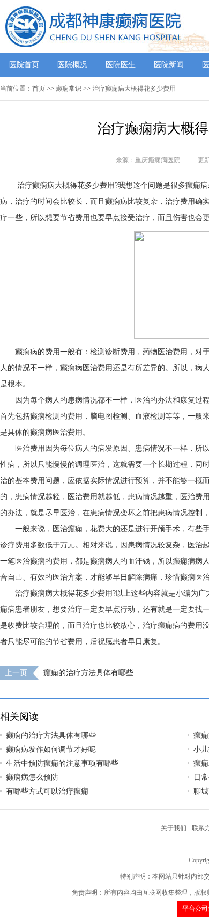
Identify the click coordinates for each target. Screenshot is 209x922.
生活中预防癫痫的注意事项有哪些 (62, 763)
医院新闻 (169, 65)
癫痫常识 (68, 88)
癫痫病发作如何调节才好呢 (51, 749)
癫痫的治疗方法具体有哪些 (88, 673)
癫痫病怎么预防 (32, 777)
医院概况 (72, 65)
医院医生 (121, 65)
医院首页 (24, 65)
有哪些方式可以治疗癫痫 (47, 791)
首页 (38, 88)
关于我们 (173, 828)
